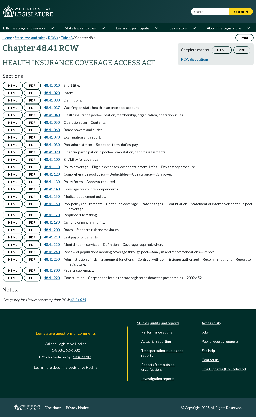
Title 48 (67, 37)
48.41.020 (52, 92)
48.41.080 (52, 144)
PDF (242, 50)
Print (244, 37)
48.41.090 (52, 152)
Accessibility (211, 323)
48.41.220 (52, 244)
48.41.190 (52, 222)
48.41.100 (52, 159)
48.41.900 (52, 270)
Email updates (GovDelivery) (224, 369)
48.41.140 (52, 189)
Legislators (178, 28)
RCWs (53, 37)
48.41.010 (52, 85)
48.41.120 (52, 174)
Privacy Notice (77, 407)
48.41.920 (52, 277)
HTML (221, 50)
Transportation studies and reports (162, 353)
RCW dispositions (195, 59)
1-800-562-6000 (66, 350)
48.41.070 (52, 137)
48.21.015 (78, 299)
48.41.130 (52, 181)
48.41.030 (52, 100)
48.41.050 (52, 122)
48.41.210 (52, 237)
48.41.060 (52, 130)
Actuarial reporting (156, 341)
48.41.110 (52, 167)
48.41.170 (52, 215)
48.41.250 (52, 259)
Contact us (210, 360)
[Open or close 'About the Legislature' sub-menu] (248, 28)
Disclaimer (53, 407)
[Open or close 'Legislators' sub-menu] (194, 28)
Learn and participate (132, 28)
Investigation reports (157, 378)
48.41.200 (52, 229)
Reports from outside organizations (158, 367)
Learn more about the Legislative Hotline (66, 367)
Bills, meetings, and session (24, 28)
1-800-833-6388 (82, 357)
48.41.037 (52, 107)
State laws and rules (80, 28)
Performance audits (156, 332)
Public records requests (220, 341)
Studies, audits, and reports (158, 323)
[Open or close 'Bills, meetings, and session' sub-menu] (52, 28)
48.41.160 (52, 204)
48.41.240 (52, 252)
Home (7, 37)
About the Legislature (224, 28)
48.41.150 (52, 196)
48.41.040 (52, 115)
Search (239, 11)
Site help (208, 350)
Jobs (205, 332)
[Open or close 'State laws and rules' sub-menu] (103, 28)
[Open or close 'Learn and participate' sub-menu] (156, 28)
